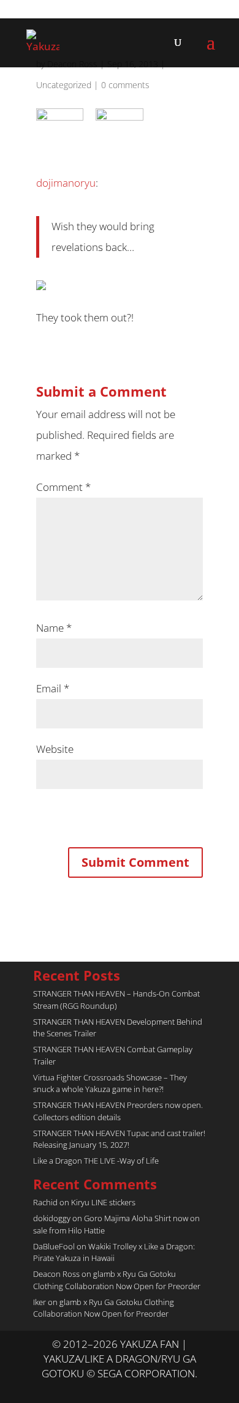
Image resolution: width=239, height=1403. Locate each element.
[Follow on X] (107, 1388)
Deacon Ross (56, 1273)
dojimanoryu (66, 183)
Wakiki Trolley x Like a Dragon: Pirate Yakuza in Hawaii (114, 1252)
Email (52, 688)
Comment (63, 487)
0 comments (125, 85)
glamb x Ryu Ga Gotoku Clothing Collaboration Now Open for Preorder (116, 1280)
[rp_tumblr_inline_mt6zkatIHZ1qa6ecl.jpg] (119, 124)
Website (55, 749)
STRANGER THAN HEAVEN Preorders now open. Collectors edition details (118, 1111)
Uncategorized (63, 85)
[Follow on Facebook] (132, 1388)
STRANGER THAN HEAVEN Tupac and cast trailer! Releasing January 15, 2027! (119, 1139)
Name (54, 628)
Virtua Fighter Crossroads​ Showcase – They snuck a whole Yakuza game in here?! (110, 1083)
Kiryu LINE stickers (103, 1202)
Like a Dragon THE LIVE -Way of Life (96, 1160)
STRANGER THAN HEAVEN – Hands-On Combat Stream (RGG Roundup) (116, 999)
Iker (39, 1302)
